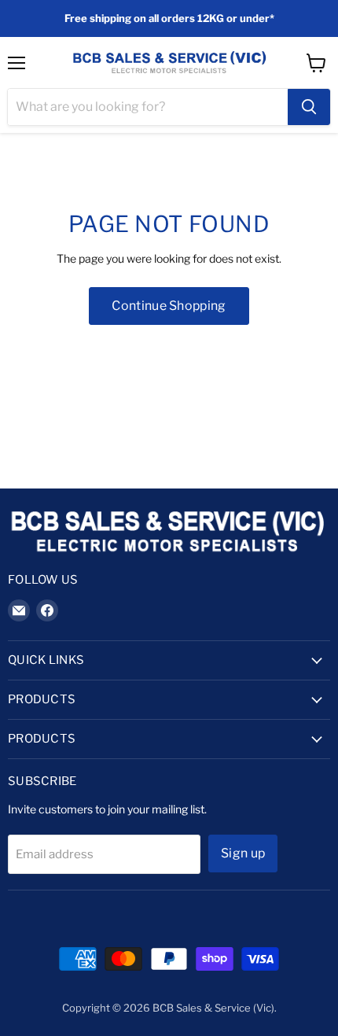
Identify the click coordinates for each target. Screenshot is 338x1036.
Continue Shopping (169, 305)
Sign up (243, 853)
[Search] (309, 107)
